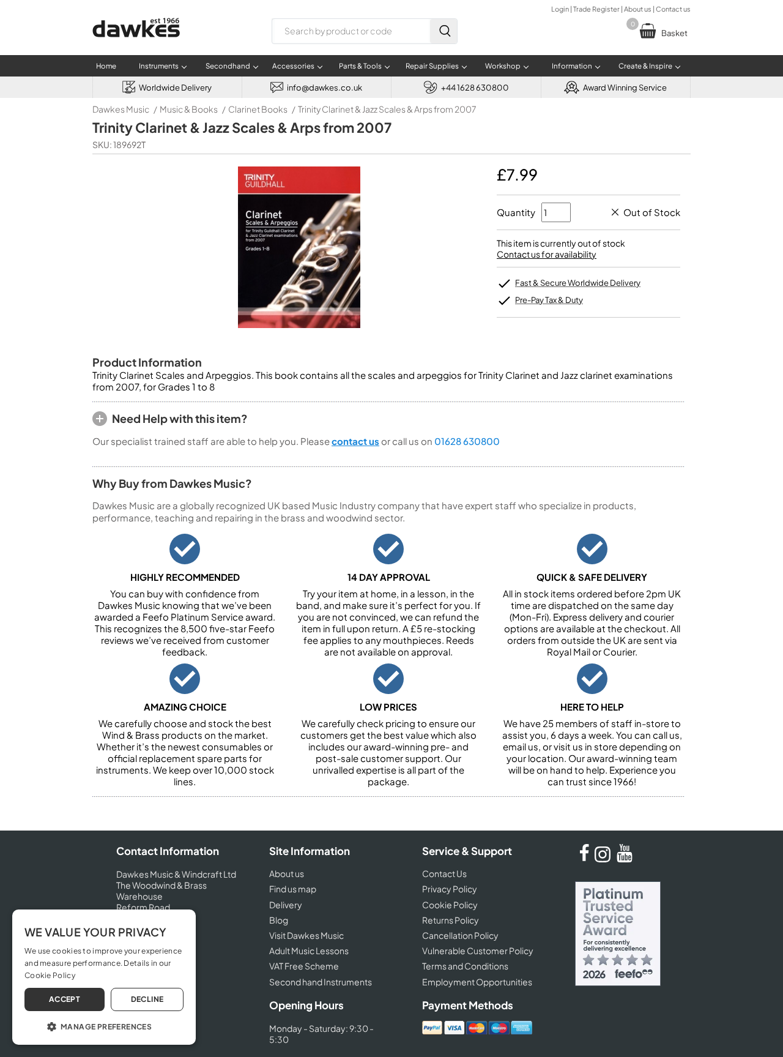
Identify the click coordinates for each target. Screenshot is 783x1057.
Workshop (503, 65)
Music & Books (189, 108)
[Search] (443, 31)
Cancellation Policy (460, 935)
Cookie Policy (450, 904)
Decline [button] (147, 999)
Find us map (292, 888)
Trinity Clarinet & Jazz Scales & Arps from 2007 (387, 108)
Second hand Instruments (320, 981)
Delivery (285, 904)
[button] (104, 1026)
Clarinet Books (258, 108)
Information (572, 65)
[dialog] (104, 977)
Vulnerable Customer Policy (477, 950)
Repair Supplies (432, 65)
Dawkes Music (120, 108)
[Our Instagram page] (604, 858)
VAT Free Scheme (304, 965)
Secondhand (228, 65)
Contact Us (444, 873)
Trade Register (596, 9)
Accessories (293, 65)
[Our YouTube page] (624, 858)
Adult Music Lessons (309, 950)
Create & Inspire (645, 65)
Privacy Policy (449, 888)
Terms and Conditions (465, 965)
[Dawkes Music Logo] (136, 45)
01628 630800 (467, 441)
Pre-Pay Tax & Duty (549, 300)
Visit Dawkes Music (306, 935)
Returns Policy (450, 919)
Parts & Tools (360, 65)
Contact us (673, 9)
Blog (278, 919)
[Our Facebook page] (584, 858)
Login (560, 9)
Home (106, 65)
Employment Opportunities (477, 981)
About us (637, 9)
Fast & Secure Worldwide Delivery (577, 283)
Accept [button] (64, 999)
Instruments (159, 65)
